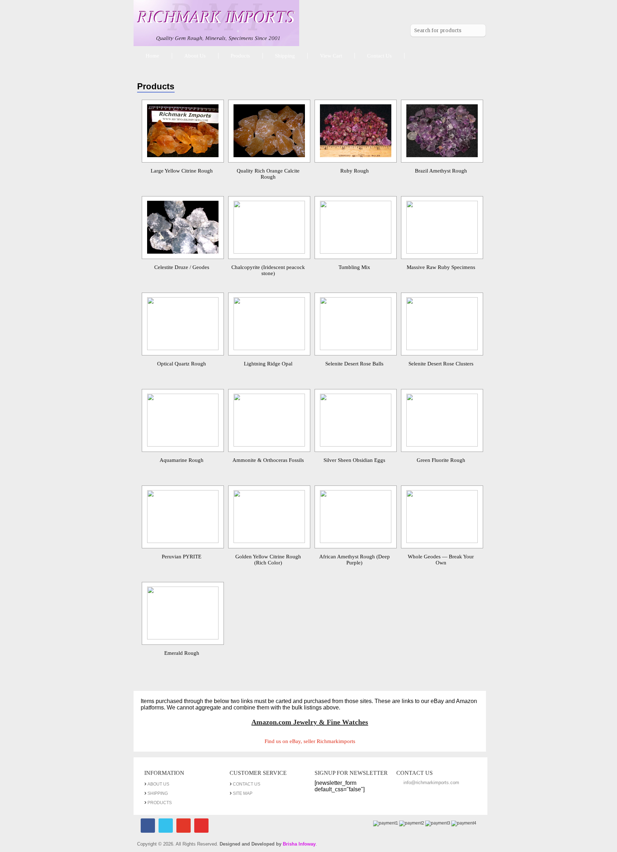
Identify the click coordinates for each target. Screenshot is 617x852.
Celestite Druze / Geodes (181, 267)
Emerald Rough (181, 653)
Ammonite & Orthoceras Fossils (268, 460)
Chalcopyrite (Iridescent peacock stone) (268, 270)
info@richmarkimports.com (431, 782)
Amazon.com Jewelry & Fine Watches (309, 722)
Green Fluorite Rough (441, 460)
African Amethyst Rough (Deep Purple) (354, 559)
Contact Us (379, 56)
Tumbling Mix (354, 267)
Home (152, 56)
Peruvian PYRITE (181, 556)
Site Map (242, 793)
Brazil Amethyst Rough (441, 171)
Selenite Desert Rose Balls (354, 364)
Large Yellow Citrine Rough (182, 171)
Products (240, 56)
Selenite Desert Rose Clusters (440, 364)
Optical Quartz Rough (181, 364)
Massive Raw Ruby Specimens (441, 267)
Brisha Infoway (299, 844)
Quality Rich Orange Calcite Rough (268, 174)
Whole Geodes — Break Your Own (441, 559)
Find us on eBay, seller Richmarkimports (310, 741)
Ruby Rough (354, 171)
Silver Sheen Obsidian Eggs (354, 460)
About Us (195, 56)
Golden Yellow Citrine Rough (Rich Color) (268, 559)
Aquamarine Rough (182, 460)
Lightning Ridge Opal (268, 364)
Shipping (285, 56)
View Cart (331, 56)
